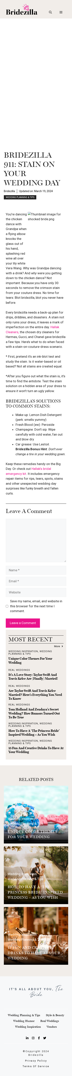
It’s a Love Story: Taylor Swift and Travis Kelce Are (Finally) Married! (33, 676)
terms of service (36, 1066)
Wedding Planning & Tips (20, 197)
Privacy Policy (36, 1060)
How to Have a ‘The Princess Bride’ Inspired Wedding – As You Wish (34, 732)
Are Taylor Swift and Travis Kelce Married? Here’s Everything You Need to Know (35, 694)
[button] (50, 12)
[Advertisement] (36, 56)
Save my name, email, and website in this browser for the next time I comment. (36, 606)
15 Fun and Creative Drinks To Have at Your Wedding (34, 952)
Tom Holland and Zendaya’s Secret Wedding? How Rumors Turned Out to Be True (34, 713)
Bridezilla (9, 191)
